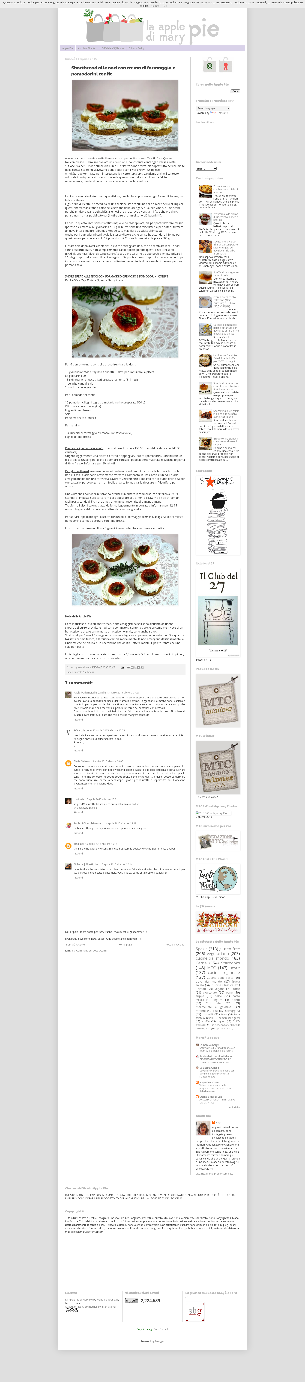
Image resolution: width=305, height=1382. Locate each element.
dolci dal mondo (209, 981)
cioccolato (210, 992)
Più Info (154, 5)
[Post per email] (122, 667)
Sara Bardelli (161, 1329)
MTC (211, 967)
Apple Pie (67, 48)
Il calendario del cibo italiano (215, 1056)
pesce (234, 967)
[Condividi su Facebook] (138, 667)
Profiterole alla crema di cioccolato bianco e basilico (225, 217)
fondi (236, 1000)
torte (236, 989)
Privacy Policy (136, 48)
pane (229, 992)
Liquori (221, 1021)
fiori (210, 1018)
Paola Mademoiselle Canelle (90, 692)
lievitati (201, 989)
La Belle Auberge (209, 1045)
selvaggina (232, 1011)
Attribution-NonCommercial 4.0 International (90, 1306)
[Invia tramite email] (128, 667)
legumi (218, 1000)
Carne (201, 963)
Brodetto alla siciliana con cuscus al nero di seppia (225, 441)
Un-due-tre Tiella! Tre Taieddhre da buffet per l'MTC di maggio (225, 358)
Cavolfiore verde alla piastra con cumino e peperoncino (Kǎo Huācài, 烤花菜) (217, 1073)
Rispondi (78, 719)
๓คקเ (218, 1122)
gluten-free (229, 948)
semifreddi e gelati (229, 1018)
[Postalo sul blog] (132, 667)
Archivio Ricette (86, 48)
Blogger (159, 1341)
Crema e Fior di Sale (210, 1096)
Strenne (201, 1011)
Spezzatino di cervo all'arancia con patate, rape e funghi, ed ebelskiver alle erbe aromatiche (225, 247)
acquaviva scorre (209, 1082)
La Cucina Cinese (209, 1067)
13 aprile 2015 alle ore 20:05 (107, 761)
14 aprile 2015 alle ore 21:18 (120, 823)
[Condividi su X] (135, 667)
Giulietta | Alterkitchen (86, 864)
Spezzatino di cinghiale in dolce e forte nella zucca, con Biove (226, 413)
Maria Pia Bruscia (107, 1299)
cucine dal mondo (212, 958)
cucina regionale (224, 972)
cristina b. (79, 799)
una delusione (118, 162)
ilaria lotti (79, 843)
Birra (224, 1014)
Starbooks (139, 158)
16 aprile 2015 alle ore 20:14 (116, 864)
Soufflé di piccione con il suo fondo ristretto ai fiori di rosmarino (226, 386)
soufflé (206, 1021)
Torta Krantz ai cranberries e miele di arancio (225, 189)
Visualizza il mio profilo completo (214, 1173)
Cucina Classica (222, 985)
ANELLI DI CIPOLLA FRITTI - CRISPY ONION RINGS (217, 1101)
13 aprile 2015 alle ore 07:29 (123, 692)
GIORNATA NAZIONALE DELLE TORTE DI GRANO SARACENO (215, 1061)
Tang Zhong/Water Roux (223, 1024)
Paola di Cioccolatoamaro (88, 823)
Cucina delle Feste (220, 978)
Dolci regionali (203, 1028)
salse (218, 996)
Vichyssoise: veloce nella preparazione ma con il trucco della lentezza (215, 1088)
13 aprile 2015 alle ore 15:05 (109, 730)
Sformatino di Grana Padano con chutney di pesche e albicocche (217, 1049)
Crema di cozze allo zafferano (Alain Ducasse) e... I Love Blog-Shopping (224, 301)
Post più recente (75, 944)
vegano (220, 989)
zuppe (200, 996)
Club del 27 (218, 1003)
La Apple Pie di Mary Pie (79, 1299)
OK (165, 5)
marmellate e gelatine (213, 1007)
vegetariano (218, 953)
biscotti (78, 672)
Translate (222, 113)
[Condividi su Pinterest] (142, 667)
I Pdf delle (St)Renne (112, 48)
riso (216, 1011)
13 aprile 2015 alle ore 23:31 (101, 799)
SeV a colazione (83, 730)
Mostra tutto (234, 1107)
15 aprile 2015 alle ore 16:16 (101, 843)
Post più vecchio (175, 944)
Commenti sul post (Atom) (91, 950)
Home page (125, 944)
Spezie (202, 948)
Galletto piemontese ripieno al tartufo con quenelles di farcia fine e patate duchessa (226, 329)
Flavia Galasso (82, 761)
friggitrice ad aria (222, 1028)
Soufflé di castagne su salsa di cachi (226, 274)
